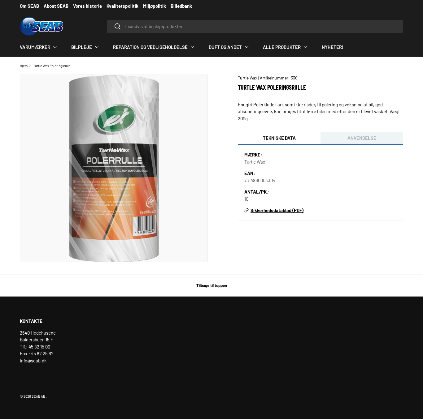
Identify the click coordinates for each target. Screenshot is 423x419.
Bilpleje (81, 47)
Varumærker (35, 47)
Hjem (24, 66)
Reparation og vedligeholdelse (150, 47)
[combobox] (255, 26)
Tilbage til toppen (211, 285)
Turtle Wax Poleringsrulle (52, 66)
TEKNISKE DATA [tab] (279, 138)
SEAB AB (38, 396)
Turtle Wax (248, 77)
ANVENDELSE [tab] (361, 138)
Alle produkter (282, 47)
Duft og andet (225, 47)
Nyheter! (332, 47)
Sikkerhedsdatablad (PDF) (277, 210)
